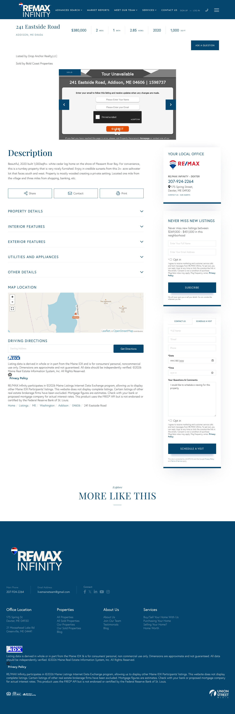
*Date (171, 355)
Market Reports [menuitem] (98, 10)
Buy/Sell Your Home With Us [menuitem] (161, 617)
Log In (196, 11)
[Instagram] (108, 592)
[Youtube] (102, 592)
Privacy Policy (19, 378)
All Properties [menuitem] (65, 617)
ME (34, 405)
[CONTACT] (205, 45)
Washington (47, 405)
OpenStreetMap (123, 331)
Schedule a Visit (204, 321)
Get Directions (129, 348)
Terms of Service (176, 461)
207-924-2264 (181, 181)
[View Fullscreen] (12, 308)
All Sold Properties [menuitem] (68, 621)
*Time (171, 367)
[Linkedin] (95, 592)
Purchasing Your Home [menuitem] (157, 621)
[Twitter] (89, 592)
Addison (63, 405)
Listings (23, 405)
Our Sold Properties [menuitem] (69, 628)
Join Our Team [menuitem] (112, 621)
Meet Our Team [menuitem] (124, 10)
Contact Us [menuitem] (169, 10)
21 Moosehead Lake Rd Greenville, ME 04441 (20, 629)
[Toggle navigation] (216, 10)
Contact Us (173, 195)
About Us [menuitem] (109, 617)
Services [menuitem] (148, 10)
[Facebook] (85, 592)
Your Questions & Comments (183, 379)
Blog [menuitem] (59, 632)
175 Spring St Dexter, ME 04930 (17, 619)
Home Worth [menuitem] (151, 628)
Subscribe (192, 287)
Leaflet (106, 331)
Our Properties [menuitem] (66, 624)
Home (11, 405)
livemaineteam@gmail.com (54, 592)
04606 (76, 405)
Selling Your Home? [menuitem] (155, 624)
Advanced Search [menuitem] (67, 10)
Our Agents (185, 195)
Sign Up (184, 11)
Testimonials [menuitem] (110, 624)
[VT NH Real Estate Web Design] (219, 694)
